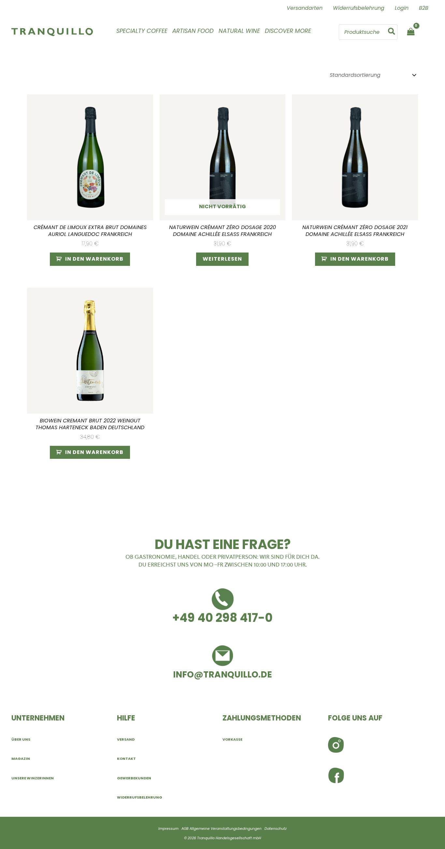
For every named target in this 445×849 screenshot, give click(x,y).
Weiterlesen (222, 259)
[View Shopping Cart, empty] (410, 32)
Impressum (168, 828)
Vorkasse (232, 739)
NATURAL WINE (239, 31)
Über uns (20, 739)
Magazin (20, 758)
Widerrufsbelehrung (139, 797)
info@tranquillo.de (222, 674)
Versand (126, 739)
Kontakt (126, 758)
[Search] (392, 32)
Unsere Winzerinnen (32, 778)
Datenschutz (276, 828)
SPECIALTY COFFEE (141, 31)
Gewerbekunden (134, 778)
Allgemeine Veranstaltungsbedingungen (226, 828)
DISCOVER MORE (288, 31)
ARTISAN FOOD (193, 31)
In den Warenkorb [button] (94, 259)
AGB (185, 828)
